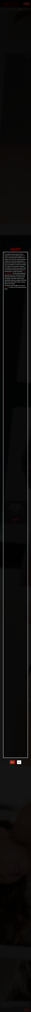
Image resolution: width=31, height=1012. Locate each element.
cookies (7, 287)
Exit (19, 762)
